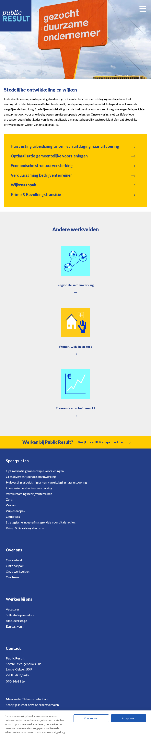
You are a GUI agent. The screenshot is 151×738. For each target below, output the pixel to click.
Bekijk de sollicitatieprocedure (100, 442)
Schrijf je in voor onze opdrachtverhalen (32, 705)
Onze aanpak (15, 566)
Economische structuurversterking (42, 165)
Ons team (12, 577)
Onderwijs (13, 516)
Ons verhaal (14, 560)
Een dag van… (15, 626)
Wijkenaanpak (23, 184)
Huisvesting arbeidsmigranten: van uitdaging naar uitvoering (65, 146)
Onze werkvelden (17, 571)
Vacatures (12, 609)
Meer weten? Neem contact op (27, 699)
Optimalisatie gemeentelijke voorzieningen (49, 156)
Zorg (9, 499)
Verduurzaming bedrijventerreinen (42, 175)
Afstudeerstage (16, 620)
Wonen (11, 505)
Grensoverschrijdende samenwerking (31, 476)
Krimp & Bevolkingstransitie (36, 194)
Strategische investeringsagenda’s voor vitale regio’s (41, 522)
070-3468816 (15, 681)
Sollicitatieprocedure (20, 615)
